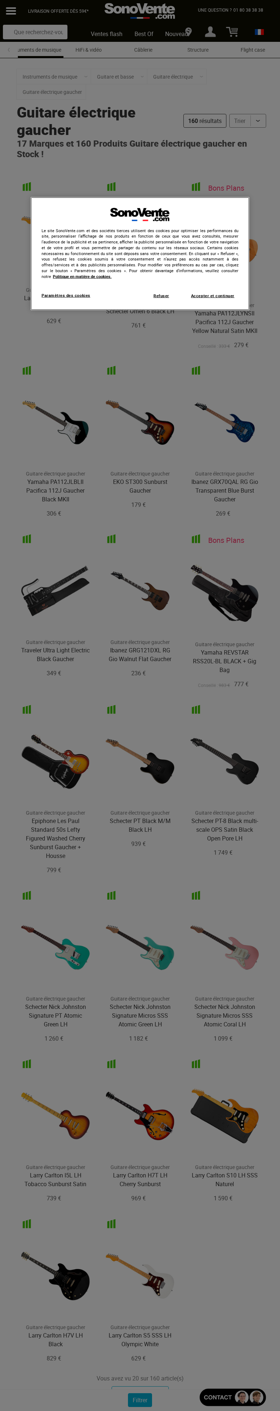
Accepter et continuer (212, 295)
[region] (140, 253)
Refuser (161, 295)
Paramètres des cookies (66, 295)
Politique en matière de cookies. (82, 276)
